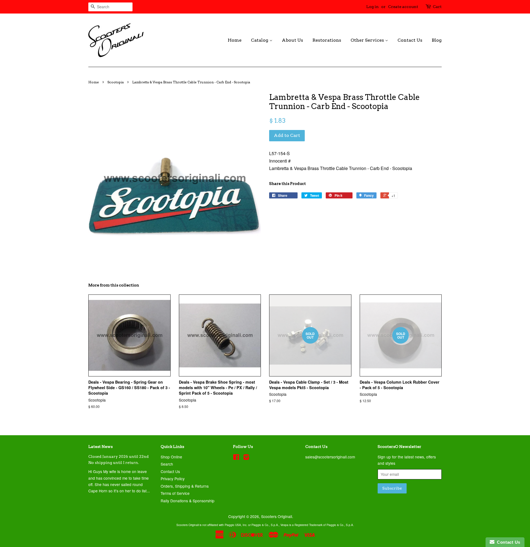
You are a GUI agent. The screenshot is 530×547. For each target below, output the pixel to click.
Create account (403, 6)
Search (167, 464)
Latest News (100, 446)
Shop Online (171, 457)
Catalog (260, 40)
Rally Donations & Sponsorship (187, 500)
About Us (292, 40)
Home (235, 40)
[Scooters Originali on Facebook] (236, 458)
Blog (437, 40)
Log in (372, 6)
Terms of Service (175, 493)
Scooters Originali (276, 516)
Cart (437, 6)
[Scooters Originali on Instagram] (246, 458)
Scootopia (115, 82)
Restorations (326, 40)
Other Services (368, 40)
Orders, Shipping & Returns (185, 486)
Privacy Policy (173, 478)
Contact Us (410, 40)
